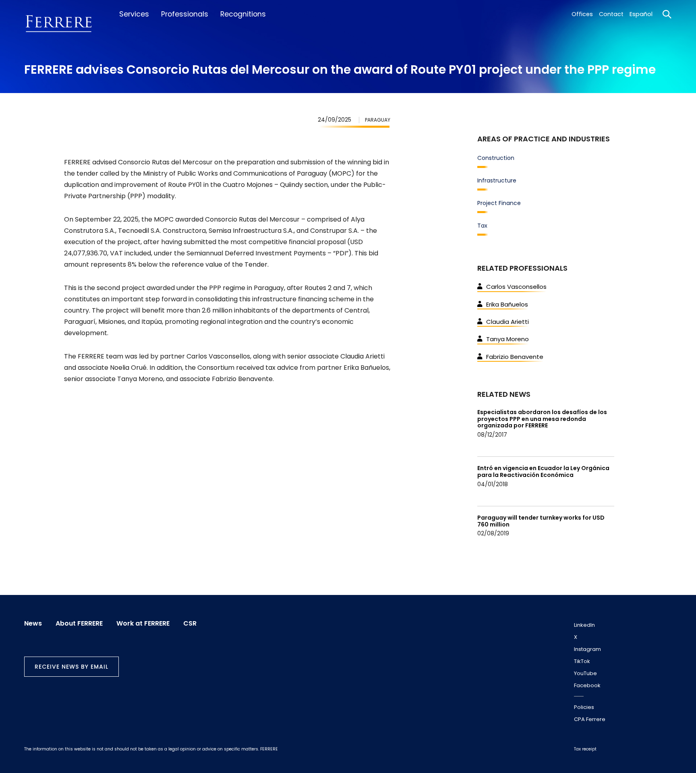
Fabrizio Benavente (514, 356)
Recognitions (243, 14)
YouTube (585, 673)
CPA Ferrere (589, 719)
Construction (495, 158)
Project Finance (499, 203)
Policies (584, 707)
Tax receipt (585, 749)
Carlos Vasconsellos (516, 286)
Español (641, 14)
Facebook (587, 685)
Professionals (184, 14)
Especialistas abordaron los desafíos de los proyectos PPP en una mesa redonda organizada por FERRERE (542, 419)
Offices (582, 14)
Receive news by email (71, 667)
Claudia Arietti (507, 321)
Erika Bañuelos (507, 304)
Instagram (587, 649)
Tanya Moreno (507, 339)
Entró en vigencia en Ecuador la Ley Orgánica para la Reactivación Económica (543, 471)
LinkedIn (584, 625)
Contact (611, 14)
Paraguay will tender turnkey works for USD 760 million (541, 521)
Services (134, 14)
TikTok (582, 661)
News (33, 623)
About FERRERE (79, 623)
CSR (190, 623)
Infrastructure (496, 180)
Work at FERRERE (143, 623)
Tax (482, 226)
